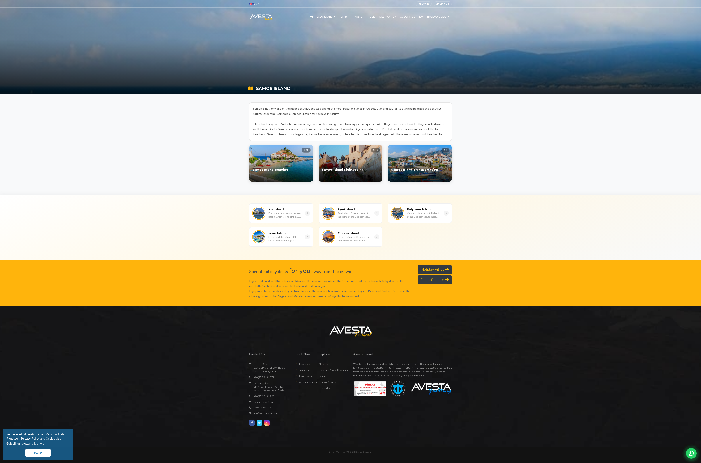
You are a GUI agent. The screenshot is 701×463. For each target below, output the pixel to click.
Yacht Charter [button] (433, 279)
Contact (323, 376)
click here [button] (38, 443)
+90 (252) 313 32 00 (264, 396)
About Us (324, 364)
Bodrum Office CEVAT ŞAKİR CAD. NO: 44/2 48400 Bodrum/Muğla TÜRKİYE (269, 387)
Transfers (304, 370)
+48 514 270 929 (262, 407)
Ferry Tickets (305, 376)
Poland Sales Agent (264, 402)
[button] (254, 3)
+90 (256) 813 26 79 (264, 377)
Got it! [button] (38, 453)
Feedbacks (324, 388)
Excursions (305, 364)
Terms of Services (327, 382)
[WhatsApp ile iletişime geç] (691, 453)
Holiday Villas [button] (433, 269)
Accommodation (306, 382)
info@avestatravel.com (265, 413)
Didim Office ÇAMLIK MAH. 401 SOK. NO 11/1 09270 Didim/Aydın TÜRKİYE (270, 368)
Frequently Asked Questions (333, 370)
